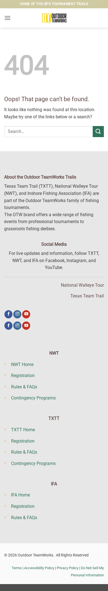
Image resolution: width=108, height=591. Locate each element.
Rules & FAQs (24, 386)
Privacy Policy (67, 568)
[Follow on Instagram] (17, 314)
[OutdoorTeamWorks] (54, 18)
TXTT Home (23, 429)
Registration (23, 375)
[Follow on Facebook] (8, 314)
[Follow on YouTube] (26, 314)
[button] (7, 18)
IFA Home (20, 495)
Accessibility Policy (39, 568)
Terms (17, 568)
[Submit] (98, 131)
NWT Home (22, 364)
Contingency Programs (33, 398)
